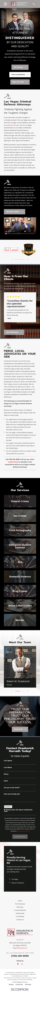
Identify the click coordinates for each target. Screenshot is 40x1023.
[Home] (19, 3)
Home (20, 901)
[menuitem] (11, 984)
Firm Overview (20, 904)
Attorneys (20, 907)
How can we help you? (12, 794)
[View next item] (28, 259)
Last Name (8, 767)
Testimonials (20, 913)
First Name (8, 760)
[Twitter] (22, 964)
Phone (6, 774)
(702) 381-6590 (20, 956)
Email (6, 781)
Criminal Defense (20, 910)
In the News (20, 916)
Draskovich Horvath (12, 125)
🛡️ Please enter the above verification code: (18, 810)
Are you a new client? (12, 787)
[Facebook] (18, 964)
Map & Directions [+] (20, 948)
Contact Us (20, 920)
